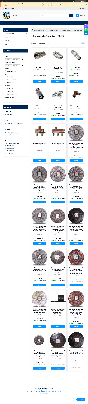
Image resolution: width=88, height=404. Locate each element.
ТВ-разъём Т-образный (58, 106)
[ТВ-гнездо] (39, 95)
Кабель (58, 30)
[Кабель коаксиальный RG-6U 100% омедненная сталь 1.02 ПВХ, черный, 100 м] (76, 215)
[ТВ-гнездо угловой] (76, 95)
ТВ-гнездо (39, 106)
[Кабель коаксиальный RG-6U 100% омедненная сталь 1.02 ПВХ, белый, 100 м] (57, 174)
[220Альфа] (6, 18)
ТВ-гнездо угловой (76, 106)
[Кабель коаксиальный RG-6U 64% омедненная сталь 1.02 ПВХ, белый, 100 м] (39, 174)
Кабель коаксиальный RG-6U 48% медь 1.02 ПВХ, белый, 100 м (39, 311)
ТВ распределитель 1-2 (39, 144)
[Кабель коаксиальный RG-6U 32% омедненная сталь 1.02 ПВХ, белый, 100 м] (76, 174)
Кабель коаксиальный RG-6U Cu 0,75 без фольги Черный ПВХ (76, 352)
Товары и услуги (18, 23)
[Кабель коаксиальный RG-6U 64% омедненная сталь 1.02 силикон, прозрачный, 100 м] (76, 257)
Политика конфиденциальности (53, 391)
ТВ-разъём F (39, 67)
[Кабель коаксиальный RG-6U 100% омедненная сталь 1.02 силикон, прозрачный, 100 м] (76, 298)
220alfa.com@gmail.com (12, 143)
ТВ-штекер (76, 67)
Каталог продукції (50, 30)
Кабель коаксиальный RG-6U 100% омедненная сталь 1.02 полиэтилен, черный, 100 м (58, 229)
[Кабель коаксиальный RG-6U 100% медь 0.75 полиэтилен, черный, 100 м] (57, 298)
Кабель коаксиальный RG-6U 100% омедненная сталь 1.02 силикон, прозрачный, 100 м (76, 312)
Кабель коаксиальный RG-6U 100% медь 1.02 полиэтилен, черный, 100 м (58, 270)
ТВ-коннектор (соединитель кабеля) (57, 68)
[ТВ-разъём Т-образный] (57, 95)
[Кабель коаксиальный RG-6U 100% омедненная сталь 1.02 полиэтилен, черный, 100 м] (57, 215)
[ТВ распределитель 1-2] (39, 132)
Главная (7, 23)
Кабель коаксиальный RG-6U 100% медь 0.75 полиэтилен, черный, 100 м (58, 311)
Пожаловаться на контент (38, 391)
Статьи (7, 44)
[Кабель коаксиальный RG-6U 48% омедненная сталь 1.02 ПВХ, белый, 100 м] (76, 132)
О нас (31, 23)
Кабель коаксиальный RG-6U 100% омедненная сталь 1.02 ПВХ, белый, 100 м (58, 187)
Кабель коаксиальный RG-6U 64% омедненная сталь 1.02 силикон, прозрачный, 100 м (76, 270)
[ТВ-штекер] (76, 56)
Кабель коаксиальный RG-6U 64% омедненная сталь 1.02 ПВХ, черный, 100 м (58, 353)
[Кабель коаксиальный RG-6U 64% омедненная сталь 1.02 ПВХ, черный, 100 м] (57, 340)
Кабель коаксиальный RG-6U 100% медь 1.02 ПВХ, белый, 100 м (39, 270)
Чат (82, 399)
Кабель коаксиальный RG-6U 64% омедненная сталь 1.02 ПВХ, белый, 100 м (39, 187)
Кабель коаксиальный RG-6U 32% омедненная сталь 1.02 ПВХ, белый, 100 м (76, 187)
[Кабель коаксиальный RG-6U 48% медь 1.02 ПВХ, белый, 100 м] (39, 298)
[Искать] (71, 15)
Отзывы (7, 40)
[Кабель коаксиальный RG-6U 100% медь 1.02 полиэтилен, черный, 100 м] (57, 257)
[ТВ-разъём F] (39, 56)
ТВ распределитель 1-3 (57, 144)
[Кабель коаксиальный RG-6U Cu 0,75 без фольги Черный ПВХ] (76, 340)
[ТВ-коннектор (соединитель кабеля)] (57, 56)
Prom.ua (52, 388)
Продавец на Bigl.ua (44, 390)
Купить (39, 81)
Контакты (39, 23)
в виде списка (84, 43)
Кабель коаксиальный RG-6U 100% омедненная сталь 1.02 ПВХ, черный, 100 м (76, 229)
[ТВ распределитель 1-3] (57, 132)
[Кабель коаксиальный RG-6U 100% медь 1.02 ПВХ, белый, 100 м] (39, 257)
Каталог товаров (39, 30)
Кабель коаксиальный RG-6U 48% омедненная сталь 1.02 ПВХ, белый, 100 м (76, 146)
